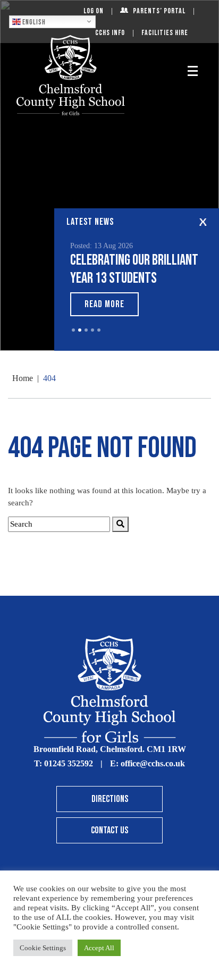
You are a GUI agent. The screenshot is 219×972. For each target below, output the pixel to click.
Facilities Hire (164, 32)
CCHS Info (110, 32)
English (33, 22)
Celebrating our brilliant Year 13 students (134, 269)
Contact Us (109, 830)
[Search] (120, 524)
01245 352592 (68, 763)
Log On (93, 10)
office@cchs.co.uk (153, 763)
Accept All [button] (99, 948)
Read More (104, 304)
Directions (109, 799)
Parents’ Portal (159, 10)
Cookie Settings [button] (43, 948)
